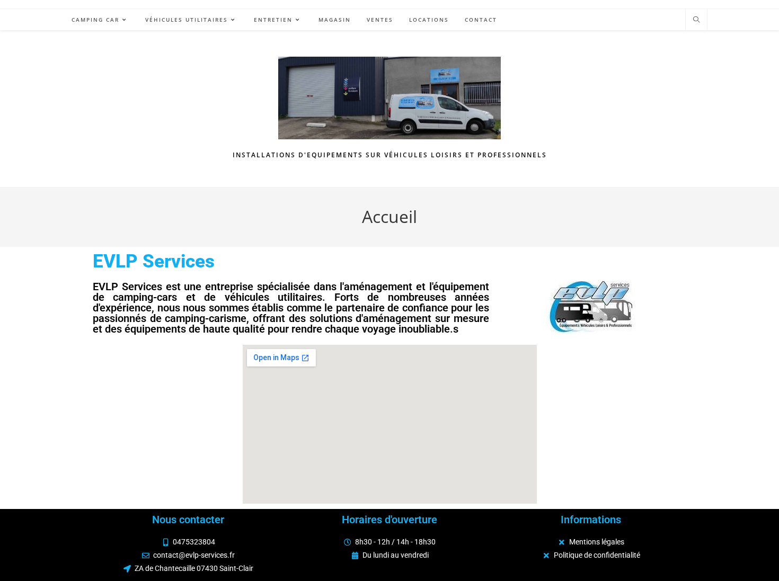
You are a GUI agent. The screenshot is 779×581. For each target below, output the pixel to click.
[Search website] (696, 20)
